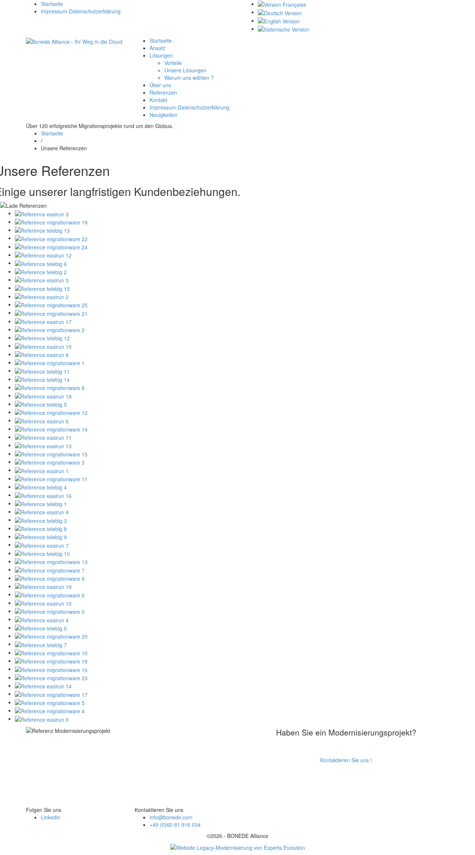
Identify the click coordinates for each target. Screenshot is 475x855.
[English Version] (279, 20)
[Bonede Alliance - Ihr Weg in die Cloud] (74, 40)
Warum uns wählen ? (189, 77)
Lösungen (161, 55)
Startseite (52, 3)
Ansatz (158, 48)
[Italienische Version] (283, 28)
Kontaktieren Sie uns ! (346, 760)
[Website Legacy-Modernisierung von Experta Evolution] (237, 847)
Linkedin (50, 817)
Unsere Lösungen (185, 70)
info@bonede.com (171, 817)
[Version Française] (282, 3)
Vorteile (173, 62)
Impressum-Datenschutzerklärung (81, 11)
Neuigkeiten (163, 114)
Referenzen (163, 92)
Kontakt (158, 100)
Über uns (160, 85)
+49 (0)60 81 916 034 (175, 824)
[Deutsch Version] (280, 12)
